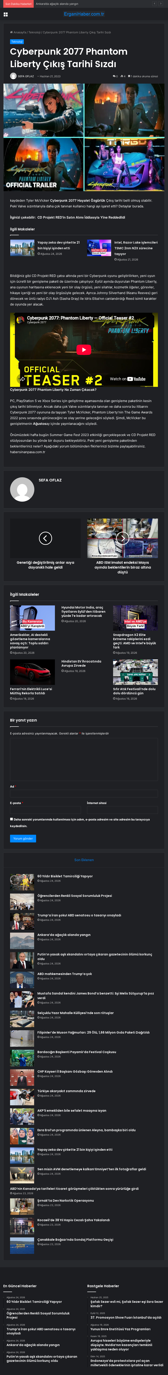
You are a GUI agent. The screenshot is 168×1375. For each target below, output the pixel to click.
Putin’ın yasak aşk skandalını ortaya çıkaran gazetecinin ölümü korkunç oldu (87, 3)
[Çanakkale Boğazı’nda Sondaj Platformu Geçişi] (22, 1245)
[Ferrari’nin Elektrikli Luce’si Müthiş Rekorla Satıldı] (32, 672)
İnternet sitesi (97, 803)
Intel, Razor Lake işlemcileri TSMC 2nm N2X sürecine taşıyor (136, 248)
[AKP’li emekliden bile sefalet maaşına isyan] (22, 1116)
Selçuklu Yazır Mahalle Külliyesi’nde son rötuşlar (75, 1013)
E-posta (16, 803)
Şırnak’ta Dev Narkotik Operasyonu (65, 1200)
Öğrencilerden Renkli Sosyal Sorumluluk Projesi (74, 896)
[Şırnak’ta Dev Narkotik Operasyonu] (22, 1206)
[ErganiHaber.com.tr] (84, 14)
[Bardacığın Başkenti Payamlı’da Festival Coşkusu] (22, 1058)
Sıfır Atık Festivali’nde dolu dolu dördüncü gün (134, 691)
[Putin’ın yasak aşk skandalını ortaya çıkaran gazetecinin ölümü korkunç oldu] (22, 960)
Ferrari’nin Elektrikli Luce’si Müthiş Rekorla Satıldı (31, 691)
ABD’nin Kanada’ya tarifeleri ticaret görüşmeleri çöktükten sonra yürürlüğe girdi (74, 1189)
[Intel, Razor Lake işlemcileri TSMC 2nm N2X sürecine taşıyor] (99, 248)
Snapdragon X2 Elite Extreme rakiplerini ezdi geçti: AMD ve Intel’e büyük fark (134, 641)
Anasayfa (19, 32)
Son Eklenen (84, 860)
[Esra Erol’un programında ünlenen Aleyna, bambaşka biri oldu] (22, 1136)
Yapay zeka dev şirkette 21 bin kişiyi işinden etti (74, 1149)
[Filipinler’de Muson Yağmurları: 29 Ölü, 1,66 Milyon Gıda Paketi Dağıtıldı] (22, 1038)
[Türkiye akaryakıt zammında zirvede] (22, 1097)
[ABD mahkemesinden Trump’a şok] (22, 980)
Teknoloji (34, 32)
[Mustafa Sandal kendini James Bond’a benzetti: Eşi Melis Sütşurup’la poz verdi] (22, 999)
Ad (13, 786)
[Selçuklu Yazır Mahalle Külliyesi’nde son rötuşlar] (22, 1019)
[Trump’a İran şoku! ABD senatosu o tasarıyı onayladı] (22, 921)
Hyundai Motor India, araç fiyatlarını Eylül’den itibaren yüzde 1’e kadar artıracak (83, 611)
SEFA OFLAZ (26, 76)
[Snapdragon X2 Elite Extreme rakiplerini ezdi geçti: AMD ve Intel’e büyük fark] (135, 618)
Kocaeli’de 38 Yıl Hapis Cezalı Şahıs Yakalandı (73, 1220)
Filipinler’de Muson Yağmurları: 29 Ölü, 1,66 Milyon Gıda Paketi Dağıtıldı (93, 1032)
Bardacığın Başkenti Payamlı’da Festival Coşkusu (76, 1052)
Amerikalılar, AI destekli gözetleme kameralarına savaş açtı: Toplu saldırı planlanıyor (30, 641)
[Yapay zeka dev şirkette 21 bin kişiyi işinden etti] (22, 248)
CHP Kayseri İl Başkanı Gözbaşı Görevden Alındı (75, 1071)
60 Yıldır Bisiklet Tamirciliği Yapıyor (65, 876)
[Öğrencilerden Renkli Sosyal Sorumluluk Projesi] (22, 902)
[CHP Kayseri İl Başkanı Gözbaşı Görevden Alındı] (22, 1077)
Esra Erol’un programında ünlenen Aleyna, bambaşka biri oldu (86, 1130)
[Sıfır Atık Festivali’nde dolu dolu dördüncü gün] (135, 672)
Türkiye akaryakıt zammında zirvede (66, 1091)
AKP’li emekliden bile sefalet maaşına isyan (71, 1110)
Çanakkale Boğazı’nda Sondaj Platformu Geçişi (75, 1239)
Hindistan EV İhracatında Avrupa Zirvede (81, 663)
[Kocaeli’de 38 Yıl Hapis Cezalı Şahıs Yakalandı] (22, 1226)
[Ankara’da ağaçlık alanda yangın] (22, 941)
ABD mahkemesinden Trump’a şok (64, 974)
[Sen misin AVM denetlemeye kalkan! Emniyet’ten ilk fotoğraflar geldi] (22, 1175)
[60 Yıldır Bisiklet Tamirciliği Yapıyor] (22, 882)
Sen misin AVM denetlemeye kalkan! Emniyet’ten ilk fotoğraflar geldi (91, 1169)
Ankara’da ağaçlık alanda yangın (64, 935)
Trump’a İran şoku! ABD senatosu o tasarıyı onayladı (79, 915)
